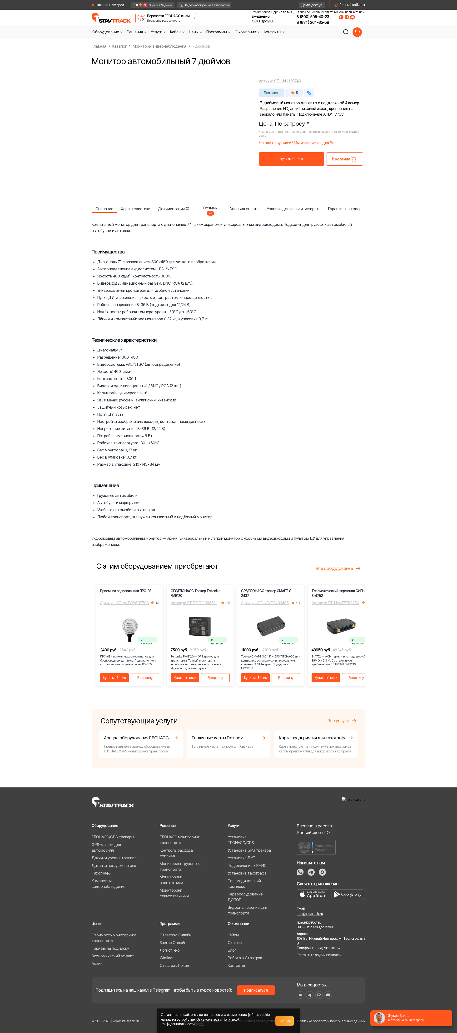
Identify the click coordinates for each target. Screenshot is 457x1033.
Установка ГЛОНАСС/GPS (241, 840)
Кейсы (233, 935)
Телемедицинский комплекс (244, 883)
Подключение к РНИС (247, 865)
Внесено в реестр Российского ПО (314, 829)
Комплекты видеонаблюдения (108, 883)
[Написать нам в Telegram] (346, 17)
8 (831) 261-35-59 (313, 22)
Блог (232, 950)
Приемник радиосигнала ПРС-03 (125, 591)
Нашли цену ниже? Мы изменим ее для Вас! (298, 142)
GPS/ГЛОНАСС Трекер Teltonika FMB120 (195, 593)
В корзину (145, 678)
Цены (96, 923)
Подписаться (256, 990)
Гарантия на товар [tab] (345, 208)
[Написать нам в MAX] (352, 17)
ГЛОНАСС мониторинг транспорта (179, 840)
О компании (238, 923)
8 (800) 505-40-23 (313, 16)
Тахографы (101, 873)
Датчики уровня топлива (114, 857)
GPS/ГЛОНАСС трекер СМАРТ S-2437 (267, 593)
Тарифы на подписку (110, 948)
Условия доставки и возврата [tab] (294, 208)
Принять (284, 1020)
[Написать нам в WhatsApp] (341, 17)
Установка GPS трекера (249, 850)
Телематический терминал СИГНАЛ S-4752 (340, 593)
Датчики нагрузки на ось (114, 865)
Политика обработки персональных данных (331, 1021)
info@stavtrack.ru (310, 914)
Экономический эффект (113, 956)
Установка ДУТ (241, 857)
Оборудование (105, 825)
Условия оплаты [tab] (244, 208)
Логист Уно (170, 950)
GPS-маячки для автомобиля (106, 847)
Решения (168, 825)
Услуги (233, 825)
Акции (97, 963)
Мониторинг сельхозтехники (174, 893)
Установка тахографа (247, 873)
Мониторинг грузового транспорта (180, 866)
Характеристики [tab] (135, 208)
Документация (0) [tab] (174, 208)
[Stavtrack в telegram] (310, 995)
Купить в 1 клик (291, 159)
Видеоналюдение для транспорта (247, 910)
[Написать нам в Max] (322, 872)
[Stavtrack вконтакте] (300, 995)
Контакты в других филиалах (319, 955)
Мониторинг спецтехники (171, 880)
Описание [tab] (104, 208)
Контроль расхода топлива (176, 853)
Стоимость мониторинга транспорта (114, 938)
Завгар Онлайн (173, 942)
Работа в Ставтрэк (245, 957)
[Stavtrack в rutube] (319, 995)
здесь (199, 1024)
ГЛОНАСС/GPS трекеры (113, 837)
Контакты (236, 965)
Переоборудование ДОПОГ (245, 897)
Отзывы (235, 942)
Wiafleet (167, 957)
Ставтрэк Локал (174, 965)
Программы (170, 923)
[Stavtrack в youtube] (328, 995)
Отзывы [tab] (210, 209)
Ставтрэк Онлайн (175, 935)
